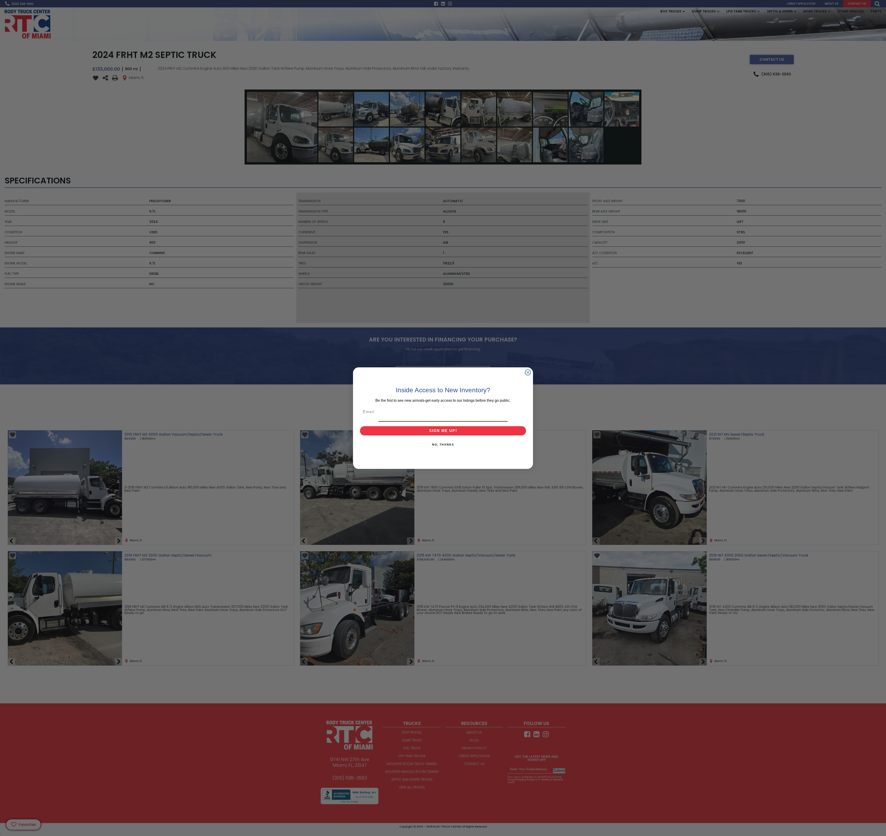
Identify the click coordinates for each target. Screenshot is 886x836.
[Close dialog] (528, 372)
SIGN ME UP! (443, 431)
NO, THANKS (443, 444)
